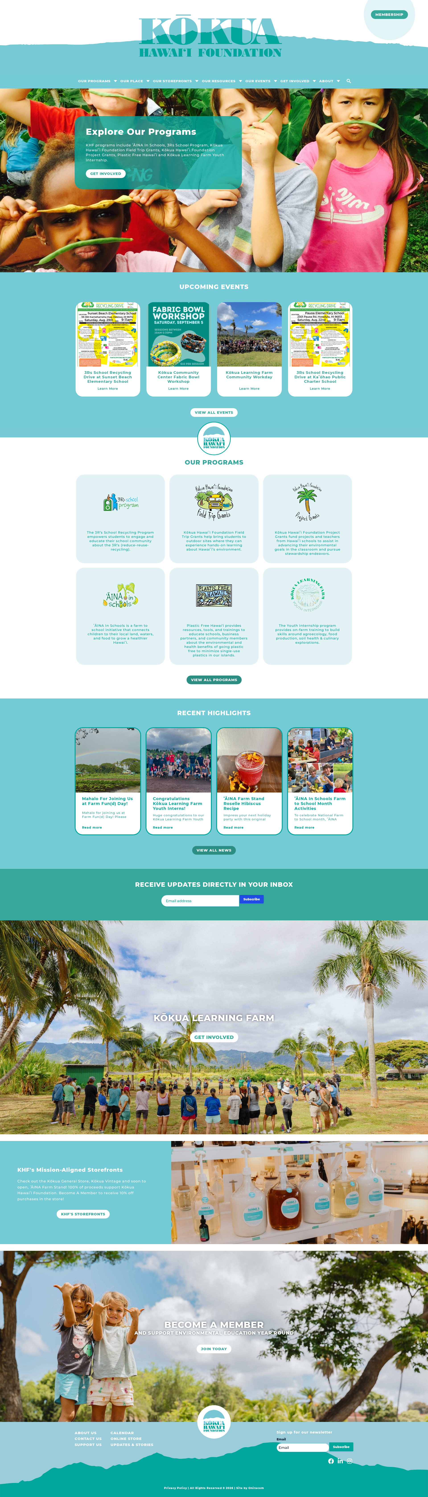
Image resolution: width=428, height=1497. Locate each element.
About (326, 81)
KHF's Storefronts (83, 1214)
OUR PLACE (131, 81)
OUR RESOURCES (219, 81)
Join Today (214, 1349)
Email (281, 1439)
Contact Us (88, 1439)
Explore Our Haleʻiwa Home (124, 164)
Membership (389, 14)
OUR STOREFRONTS (172, 81)
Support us (88, 1445)
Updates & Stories (132, 1445)
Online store (126, 1439)
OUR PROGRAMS (94, 81)
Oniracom (256, 1488)
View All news (214, 850)
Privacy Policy (175, 1488)
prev (9, 181)
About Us (86, 1433)
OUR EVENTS (258, 81)
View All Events (214, 412)
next (419, 181)
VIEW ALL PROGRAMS (214, 680)
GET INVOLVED (294, 81)
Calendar (122, 1433)
